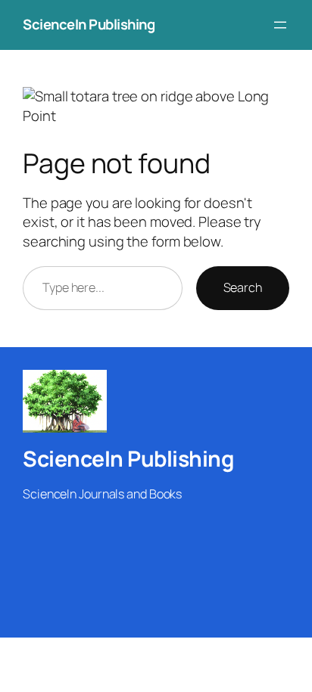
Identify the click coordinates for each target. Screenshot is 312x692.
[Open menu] (280, 25)
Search (242, 287)
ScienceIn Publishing (88, 24)
